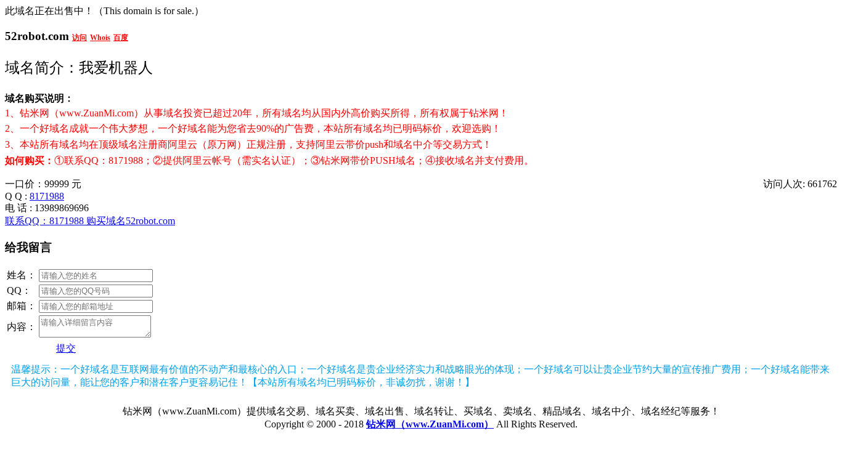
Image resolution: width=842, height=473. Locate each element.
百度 (120, 37)
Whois (100, 37)
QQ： (19, 290)
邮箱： (21, 306)
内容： (21, 326)
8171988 (47, 196)
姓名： (21, 275)
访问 (79, 37)
